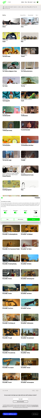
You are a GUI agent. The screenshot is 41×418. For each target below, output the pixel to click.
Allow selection (20, 219)
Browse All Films (23, 15)
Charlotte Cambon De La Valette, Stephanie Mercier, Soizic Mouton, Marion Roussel (10, 174)
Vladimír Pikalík (24, 143)
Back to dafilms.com (10, 414)
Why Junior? (30, 2)
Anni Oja (22, 114)
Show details (35, 216)
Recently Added (30, 15)
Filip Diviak (23, 173)
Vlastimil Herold (5, 99)
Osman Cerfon (5, 40)
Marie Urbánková (5, 158)
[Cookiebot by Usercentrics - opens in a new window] (35, 198)
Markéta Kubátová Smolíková (26, 99)
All (3, 7)
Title (36, 15)
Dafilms (22, 2)
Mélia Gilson (4, 25)
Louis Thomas (23, 158)
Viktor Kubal (4, 69)
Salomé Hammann (5, 143)
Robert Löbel (23, 40)
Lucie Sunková (23, 84)
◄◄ (33, 390)
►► (37, 390)
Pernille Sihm (4, 114)
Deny (7, 219)
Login (34, 2)
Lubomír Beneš (5, 232)
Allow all (33, 219)
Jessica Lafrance (24, 25)
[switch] (15, 212)
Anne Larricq (4, 188)
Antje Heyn (23, 188)
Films (26, 2)
